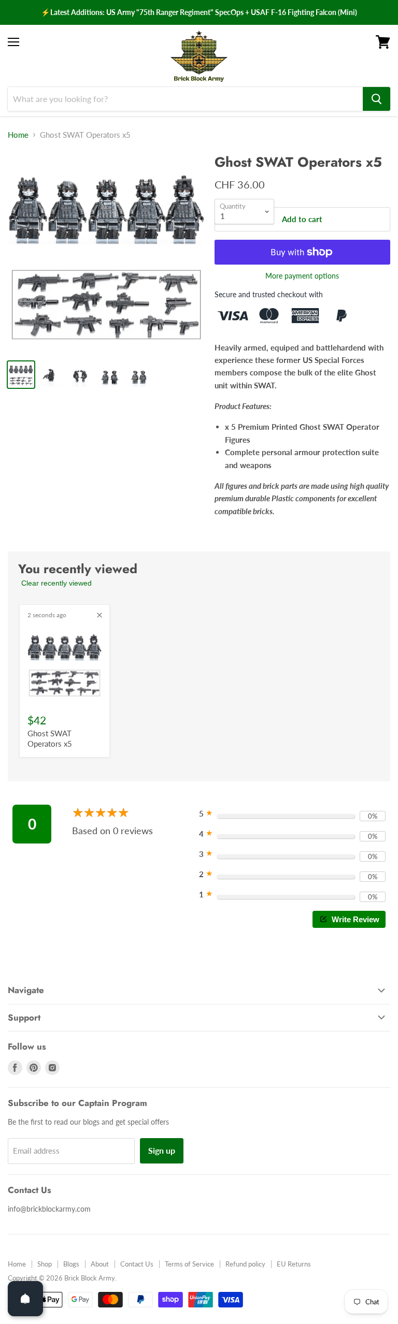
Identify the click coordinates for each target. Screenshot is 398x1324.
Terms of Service (189, 1264)
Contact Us (136, 1264)
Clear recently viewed (56, 583)
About (100, 1264)
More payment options (302, 276)
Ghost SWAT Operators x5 (49, 738)
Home (18, 134)
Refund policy (245, 1264)
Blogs (71, 1264)
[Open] (25, 1298)
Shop (44, 1264)
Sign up (161, 1150)
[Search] (376, 99)
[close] (99, 615)
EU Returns (294, 1264)
